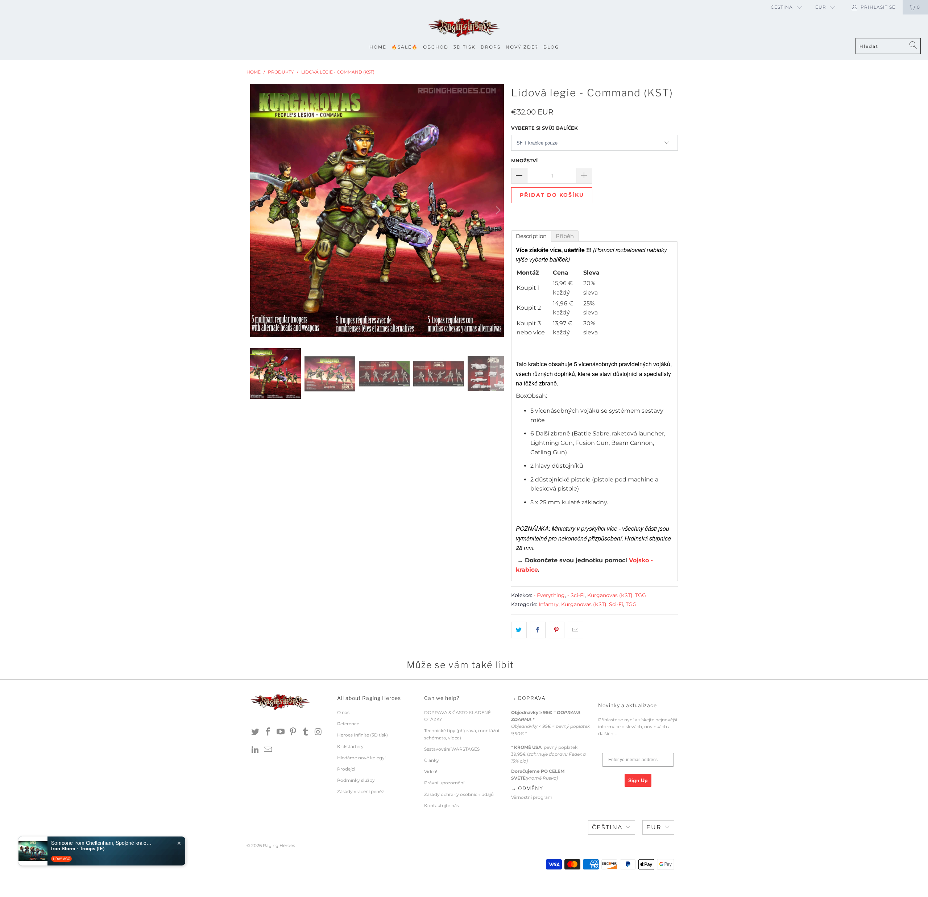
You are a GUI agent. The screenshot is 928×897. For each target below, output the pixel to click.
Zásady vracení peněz (360, 791)
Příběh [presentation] (565, 236)
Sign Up (638, 780)
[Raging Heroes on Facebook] (268, 732)
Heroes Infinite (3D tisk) (362, 735)
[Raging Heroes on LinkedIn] (255, 750)
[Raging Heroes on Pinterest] (293, 732)
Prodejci (346, 769)
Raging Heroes (279, 845)
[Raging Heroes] (464, 28)
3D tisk (464, 47)
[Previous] (257, 210)
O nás (343, 712)
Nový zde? (522, 47)
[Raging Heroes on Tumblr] (306, 732)
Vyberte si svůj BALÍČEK (544, 128)
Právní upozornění (444, 782)
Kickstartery (350, 746)
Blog (551, 47)
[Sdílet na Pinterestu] (556, 630)
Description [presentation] (531, 236)
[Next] (497, 210)
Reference (348, 723)
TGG (640, 595)
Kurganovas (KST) (610, 595)
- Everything (549, 595)
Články (431, 760)
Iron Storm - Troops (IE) (77, 848)
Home (377, 47)
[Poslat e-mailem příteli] (575, 630)
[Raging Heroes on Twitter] (255, 732)
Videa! (430, 771)
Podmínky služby (356, 780)
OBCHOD (435, 47)
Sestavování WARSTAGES (452, 749)
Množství (524, 160)
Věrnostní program (531, 797)
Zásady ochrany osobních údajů (459, 794)
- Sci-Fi (576, 595)
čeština (782, 7)
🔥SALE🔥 (405, 47)
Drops (491, 47)
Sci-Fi (616, 604)
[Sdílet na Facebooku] (538, 630)
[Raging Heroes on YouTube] (280, 732)
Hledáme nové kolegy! (361, 757)
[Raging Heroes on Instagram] (318, 732)
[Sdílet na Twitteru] (519, 630)
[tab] (531, 236)
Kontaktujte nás (441, 805)
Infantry (549, 604)
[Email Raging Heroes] (268, 750)
